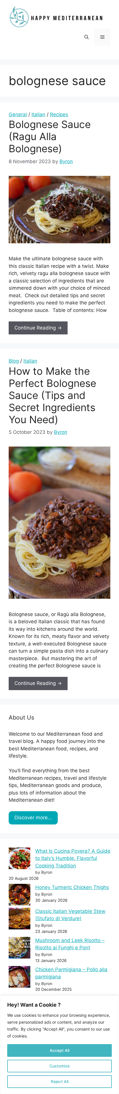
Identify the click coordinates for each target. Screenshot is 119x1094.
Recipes (59, 114)
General (18, 114)
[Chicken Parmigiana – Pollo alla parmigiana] (19, 978)
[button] (86, 37)
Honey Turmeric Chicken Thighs (72, 887)
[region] (59, 1044)
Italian (38, 114)
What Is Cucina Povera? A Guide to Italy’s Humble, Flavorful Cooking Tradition (72, 858)
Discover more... (33, 817)
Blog (14, 361)
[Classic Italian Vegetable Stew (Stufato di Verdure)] (19, 920)
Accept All (59, 1050)
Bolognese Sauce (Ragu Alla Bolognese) (50, 136)
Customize (59, 1065)
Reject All (59, 1081)
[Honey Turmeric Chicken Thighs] (19, 896)
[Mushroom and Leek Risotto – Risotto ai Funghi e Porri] (19, 949)
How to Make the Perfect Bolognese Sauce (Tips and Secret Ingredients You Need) (52, 395)
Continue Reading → (38, 328)
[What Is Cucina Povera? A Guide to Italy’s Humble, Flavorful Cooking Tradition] (19, 859)
